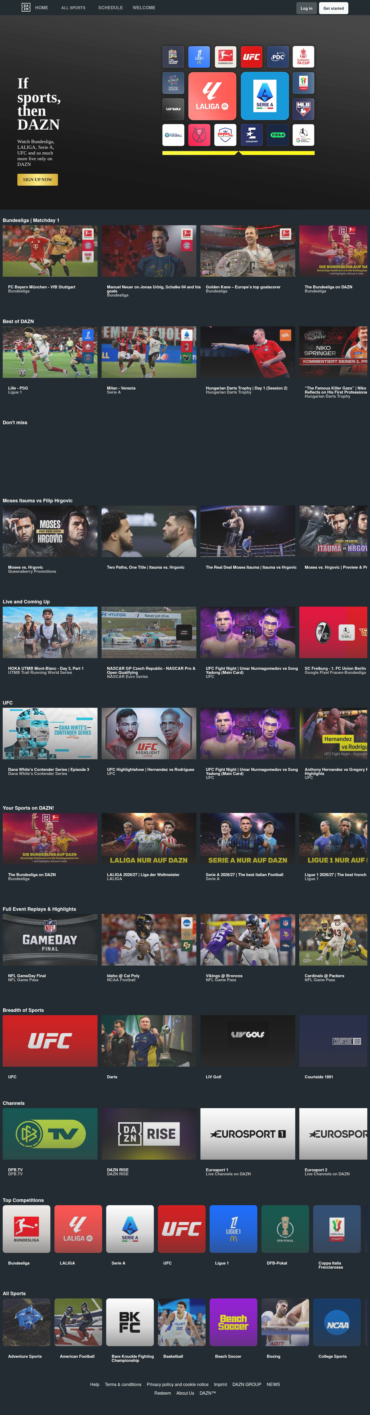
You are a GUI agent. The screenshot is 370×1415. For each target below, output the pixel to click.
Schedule (110, 7)
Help (94, 1384)
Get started (333, 8)
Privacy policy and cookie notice (178, 1384)
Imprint (220, 1384)
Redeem (162, 1393)
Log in (307, 8)
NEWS (273, 1384)
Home (41, 7)
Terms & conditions (123, 1384)
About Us (185, 1393)
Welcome (144, 7)
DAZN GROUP (246, 1384)
